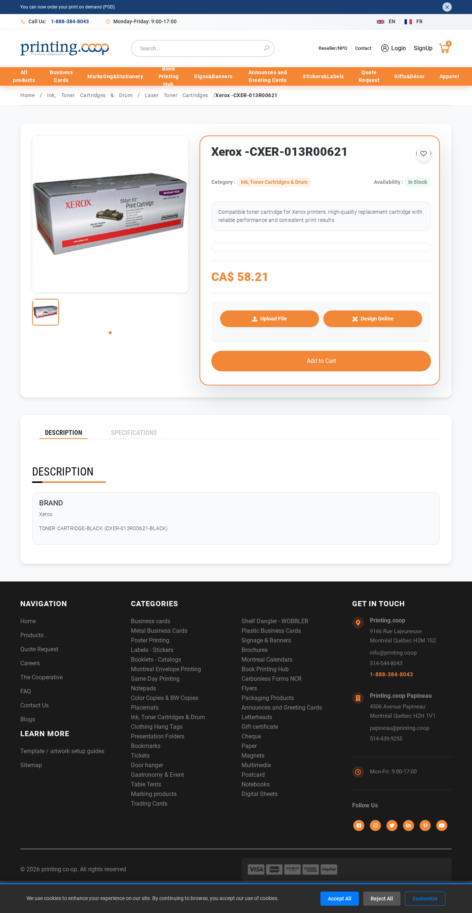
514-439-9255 (386, 738)
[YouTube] (441, 825)
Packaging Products (268, 697)
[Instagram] (375, 825)
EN (392, 21)
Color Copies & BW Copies (164, 697)
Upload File (273, 319)
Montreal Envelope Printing (166, 669)
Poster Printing (150, 640)
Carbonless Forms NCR (272, 678)
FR (419, 21)
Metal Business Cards (159, 630)
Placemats (145, 707)
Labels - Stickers (152, 649)
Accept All (339, 899)
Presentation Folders (157, 736)
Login (398, 48)
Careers (30, 663)
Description (63, 432)
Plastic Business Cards (271, 630)
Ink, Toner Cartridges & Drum (92, 95)
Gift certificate (260, 726)
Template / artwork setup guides (62, 751)
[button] (110, 332)
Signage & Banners (266, 640)
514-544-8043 (386, 663)
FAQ (25, 691)
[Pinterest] (425, 825)
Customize (425, 899)
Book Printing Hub (169, 76)
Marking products (154, 793)
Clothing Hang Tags (157, 726)
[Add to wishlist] (424, 153)
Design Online (377, 319)
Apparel (449, 76)
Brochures (255, 649)
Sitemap (31, 765)
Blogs (27, 719)
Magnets (253, 755)
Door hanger (147, 765)
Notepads (143, 688)
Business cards (150, 621)
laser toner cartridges (179, 95)
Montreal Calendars (267, 659)
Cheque (251, 736)
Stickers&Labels (323, 76)
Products (32, 635)
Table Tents (146, 784)
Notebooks (256, 784)
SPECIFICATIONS (134, 432)
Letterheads (257, 717)
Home (27, 95)
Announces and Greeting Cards (268, 76)
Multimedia (256, 765)
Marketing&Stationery (115, 76)
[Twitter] (392, 825)
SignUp (423, 48)
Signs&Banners (213, 76)
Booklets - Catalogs (156, 659)
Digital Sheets (260, 793)
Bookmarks (145, 745)
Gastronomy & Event (157, 774)
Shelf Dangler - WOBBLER (275, 621)
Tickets (140, 755)
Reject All (382, 899)
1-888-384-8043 (391, 674)
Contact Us (34, 705)
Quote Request (369, 76)
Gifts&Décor (409, 76)
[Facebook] (358, 825)
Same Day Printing (155, 678)
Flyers (249, 688)
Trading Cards (149, 803)
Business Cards (61, 76)
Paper (249, 745)
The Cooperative (41, 677)
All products (24, 76)
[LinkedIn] (408, 825)
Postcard (253, 774)
